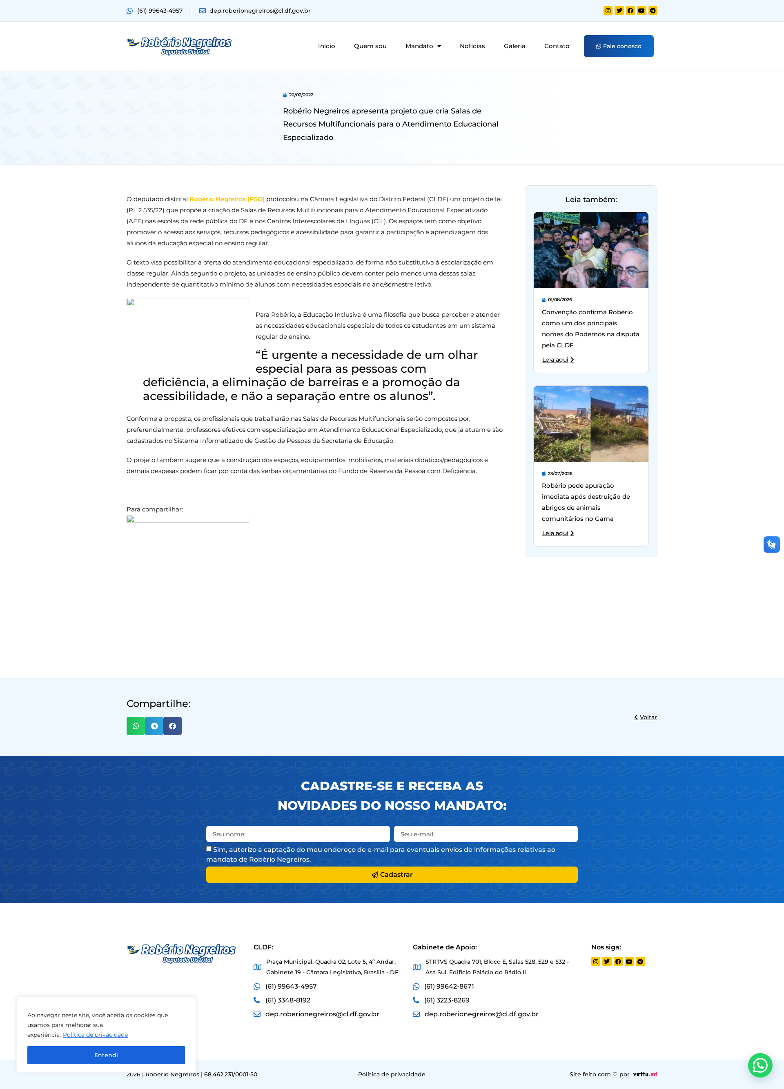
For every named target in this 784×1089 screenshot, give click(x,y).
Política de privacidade (95, 1034)
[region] (106, 1035)
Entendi (106, 1055)
